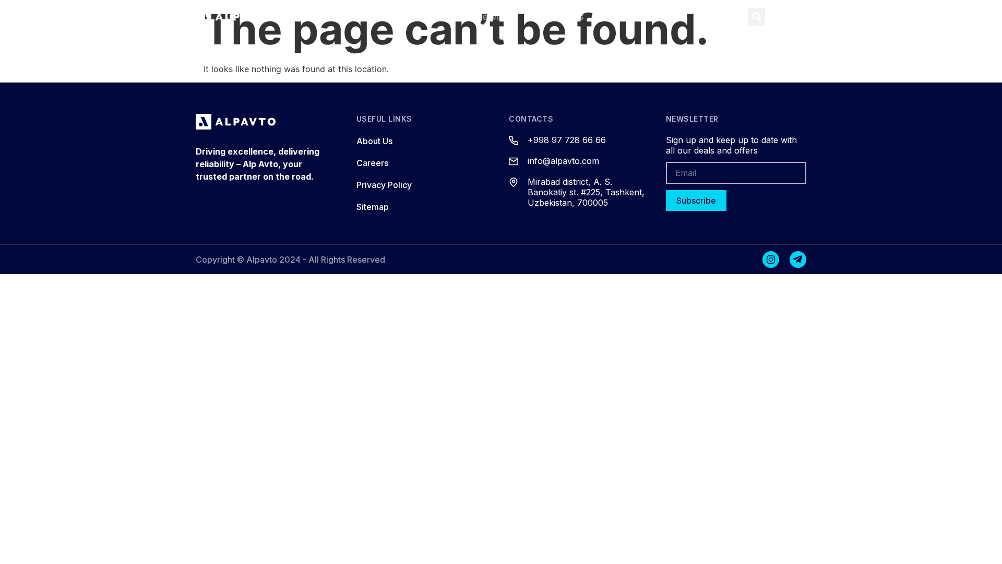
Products (423, 16)
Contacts (631, 16)
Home (363, 16)
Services (496, 16)
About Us (563, 16)
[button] (756, 17)
